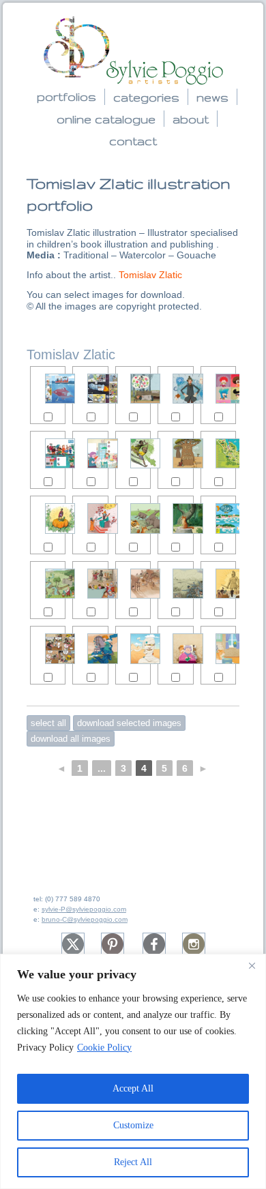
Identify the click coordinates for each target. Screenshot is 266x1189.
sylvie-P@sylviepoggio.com (84, 909)
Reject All (133, 1162)
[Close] (251, 965)
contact (133, 140)
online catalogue (106, 118)
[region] (133, 1071)
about (191, 118)
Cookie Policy (104, 1047)
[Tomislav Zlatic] (47, 389)
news (212, 97)
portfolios (66, 96)
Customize (133, 1125)
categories (146, 97)
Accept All (133, 1088)
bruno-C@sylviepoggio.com (85, 919)
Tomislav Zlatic (150, 274)
